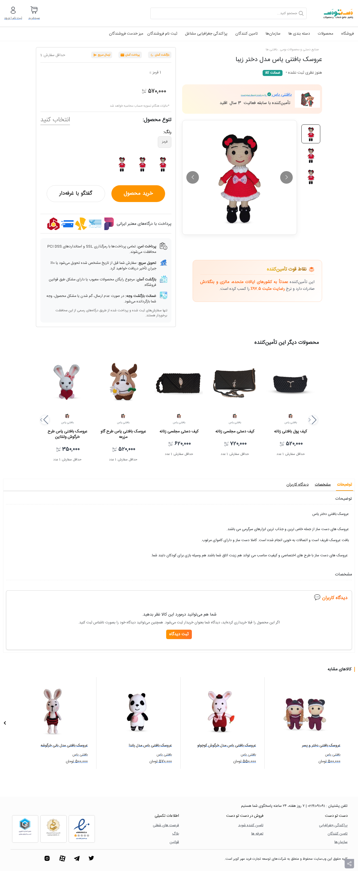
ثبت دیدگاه (179, 634)
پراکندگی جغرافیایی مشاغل (206, 33)
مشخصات (323, 484)
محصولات (325, 33)
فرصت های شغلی (166, 825)
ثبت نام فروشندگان (162, 33)
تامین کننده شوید (250, 825)
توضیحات (344, 484)
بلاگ (175, 834)
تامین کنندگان (246, 33)
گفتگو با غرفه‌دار (75, 193)
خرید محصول (138, 193)
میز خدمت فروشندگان (126, 33)
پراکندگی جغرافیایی (333, 825)
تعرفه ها (257, 834)
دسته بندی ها (299, 33)
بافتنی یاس (266, 94)
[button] (45, 419)
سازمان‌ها (272, 33)
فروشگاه (347, 33)
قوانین (174, 842)
